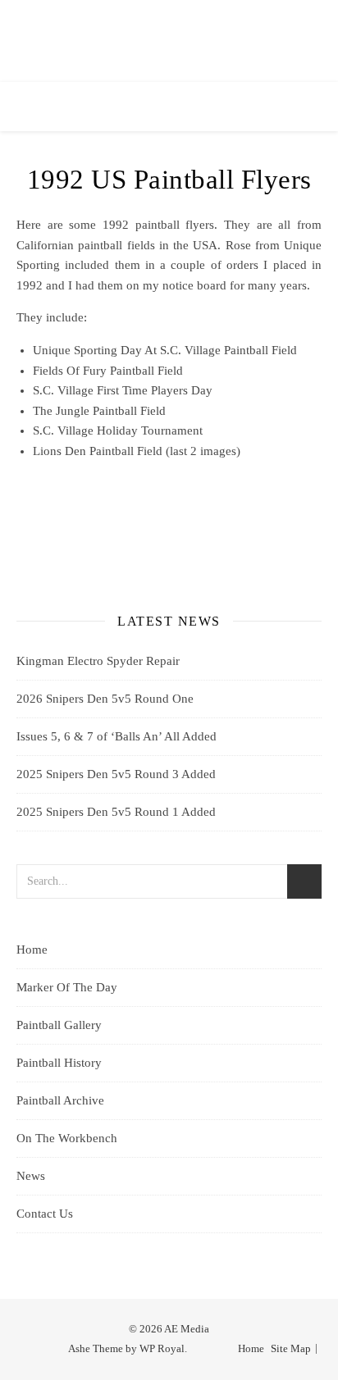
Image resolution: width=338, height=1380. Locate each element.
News (30, 1175)
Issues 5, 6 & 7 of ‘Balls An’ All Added (116, 736)
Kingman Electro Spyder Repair (98, 660)
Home (32, 949)
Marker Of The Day (66, 987)
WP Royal (162, 1348)
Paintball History (59, 1062)
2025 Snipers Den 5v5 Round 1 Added (116, 811)
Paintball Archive (60, 1100)
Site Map (291, 1348)
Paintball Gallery (59, 1025)
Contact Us (44, 1213)
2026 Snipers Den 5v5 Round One (105, 698)
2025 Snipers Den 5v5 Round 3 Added (116, 774)
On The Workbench (66, 1138)
